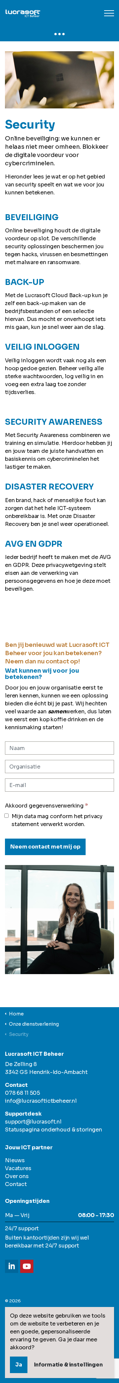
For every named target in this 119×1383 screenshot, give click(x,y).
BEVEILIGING (32, 217)
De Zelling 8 (21, 1064)
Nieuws (15, 1160)
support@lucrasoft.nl (33, 1121)
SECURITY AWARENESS (53, 422)
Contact (16, 1184)
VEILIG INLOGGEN (42, 347)
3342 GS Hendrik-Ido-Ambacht (46, 1072)
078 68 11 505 (22, 1092)
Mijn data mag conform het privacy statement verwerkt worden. (57, 820)
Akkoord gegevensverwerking (46, 805)
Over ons (17, 1176)
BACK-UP (24, 282)
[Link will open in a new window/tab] (11, 1266)
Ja (18, 1364)
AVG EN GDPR (33, 544)
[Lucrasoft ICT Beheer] (59, 13)
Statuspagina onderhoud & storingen (53, 1129)
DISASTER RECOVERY (49, 487)
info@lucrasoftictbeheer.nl (41, 1100)
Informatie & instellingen (68, 1364)
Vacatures (18, 1168)
